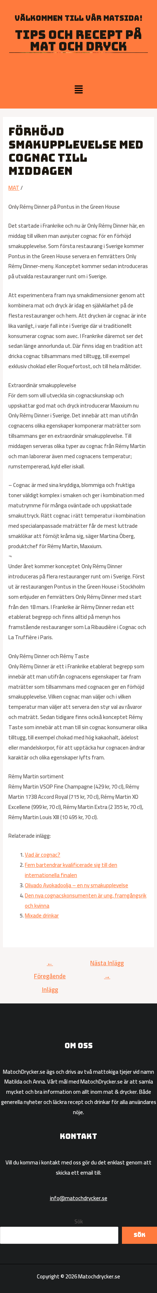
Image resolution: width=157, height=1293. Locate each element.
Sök (78, 1221)
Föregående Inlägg (50, 964)
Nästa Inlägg (107, 964)
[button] (78, 90)
